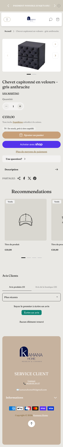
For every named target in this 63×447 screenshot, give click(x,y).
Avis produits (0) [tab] (17, 287)
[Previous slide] (8, 5)
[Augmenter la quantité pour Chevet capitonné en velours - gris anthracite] (20, 106)
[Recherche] (50, 19)
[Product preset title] (26, 220)
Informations (14, 397)
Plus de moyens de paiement (31, 151)
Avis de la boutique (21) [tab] (46, 287)
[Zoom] (55, 44)
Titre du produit (12, 244)
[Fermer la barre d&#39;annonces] (59, 5)
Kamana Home (40, 415)
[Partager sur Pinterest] (34, 178)
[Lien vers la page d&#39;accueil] (31, 354)
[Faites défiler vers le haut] (31, 423)
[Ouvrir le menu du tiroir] (7, 19)
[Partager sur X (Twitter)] (29, 178)
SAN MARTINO (10, 93)
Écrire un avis (31, 312)
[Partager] (19, 178)
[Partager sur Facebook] (24, 178)
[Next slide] (54, 5)
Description (11, 169)
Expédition (18, 122)
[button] (29, 74)
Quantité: (7, 99)
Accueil (7, 31)
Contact (31, 381)
